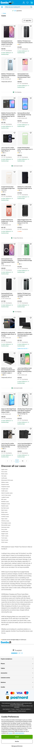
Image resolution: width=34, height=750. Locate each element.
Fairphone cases (5, 486)
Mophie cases (4, 506)
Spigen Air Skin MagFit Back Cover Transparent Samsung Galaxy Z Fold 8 (8, 410)
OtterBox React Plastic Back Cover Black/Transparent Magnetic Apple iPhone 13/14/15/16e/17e (24, 411)
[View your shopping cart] (31, 2)
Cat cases (3, 476)
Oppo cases (4, 518)
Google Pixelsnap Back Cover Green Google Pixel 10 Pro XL (25, 149)
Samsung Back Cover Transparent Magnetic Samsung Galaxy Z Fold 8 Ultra (7, 261)
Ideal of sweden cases (7, 493)
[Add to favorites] (14, 26)
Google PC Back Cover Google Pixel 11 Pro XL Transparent (7, 221)
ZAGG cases (4, 542)
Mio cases (3, 499)
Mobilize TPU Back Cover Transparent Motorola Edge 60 (24, 260)
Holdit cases (4, 491)
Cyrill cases (4, 478)
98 (22, 461)
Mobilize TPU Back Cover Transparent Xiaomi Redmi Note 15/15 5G (8, 75)
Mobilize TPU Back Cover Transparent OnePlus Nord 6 (24, 41)
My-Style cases (5, 508)
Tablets (3, 668)
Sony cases (4, 529)
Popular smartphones (6, 659)
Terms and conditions (25, 709)
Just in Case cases (6, 495)
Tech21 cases (4, 535)
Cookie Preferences (12, 711)
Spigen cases (4, 533)
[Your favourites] (27, 2)
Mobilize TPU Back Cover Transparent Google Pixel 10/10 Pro (24, 295)
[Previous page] (7, 461)
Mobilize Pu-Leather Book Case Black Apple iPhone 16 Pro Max (8, 334)
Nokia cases (4, 512)
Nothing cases (5, 514)
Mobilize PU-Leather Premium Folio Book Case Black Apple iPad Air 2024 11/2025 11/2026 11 (8, 370)
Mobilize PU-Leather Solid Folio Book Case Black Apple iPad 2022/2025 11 (24, 334)
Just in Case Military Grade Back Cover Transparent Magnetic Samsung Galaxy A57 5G (24, 370)
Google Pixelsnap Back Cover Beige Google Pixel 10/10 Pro (8, 188)
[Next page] (26, 461)
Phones (3, 663)
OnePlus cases (5, 516)
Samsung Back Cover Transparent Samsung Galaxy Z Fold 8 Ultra (7, 42)
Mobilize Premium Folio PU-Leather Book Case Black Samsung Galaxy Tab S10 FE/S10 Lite (8, 115)
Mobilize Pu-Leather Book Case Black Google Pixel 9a (24, 187)
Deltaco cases (4, 482)
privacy (10, 733)
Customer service (5, 677)
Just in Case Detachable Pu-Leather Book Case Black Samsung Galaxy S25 (24, 445)
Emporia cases (5, 484)
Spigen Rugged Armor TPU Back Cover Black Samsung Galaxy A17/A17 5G (24, 221)
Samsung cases (5, 527)
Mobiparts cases (5, 503)
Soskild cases (4, 531)
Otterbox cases (5, 521)
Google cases (4, 488)
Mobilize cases (5, 501)
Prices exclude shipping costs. (17, 704)
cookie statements (19, 733)
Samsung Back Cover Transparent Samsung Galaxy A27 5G (7, 295)
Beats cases (4, 473)
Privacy (13, 709)
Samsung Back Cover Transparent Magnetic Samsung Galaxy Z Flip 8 (23, 75)
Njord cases (4, 510)
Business (3, 682)
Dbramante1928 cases (7, 480)
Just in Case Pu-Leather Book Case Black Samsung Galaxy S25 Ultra (8, 445)
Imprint (17, 709)
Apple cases (4, 469)
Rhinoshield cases (5, 525)
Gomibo (3, 687)
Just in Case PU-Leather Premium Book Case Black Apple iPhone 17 (8, 149)
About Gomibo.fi (6, 709)
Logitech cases (5, 497)
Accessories (4, 673)
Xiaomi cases (4, 540)
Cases (4, 13)
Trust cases (4, 538)
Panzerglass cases (6, 523)
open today (15, 639)
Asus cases (4, 471)
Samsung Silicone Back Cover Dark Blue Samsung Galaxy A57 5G (24, 114)
